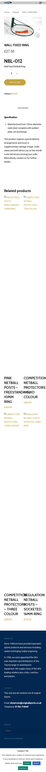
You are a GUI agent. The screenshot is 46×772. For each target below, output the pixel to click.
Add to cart (14, 82)
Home (6, 12)
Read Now (23, 768)
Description (23, 108)
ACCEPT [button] (27, 763)
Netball (16, 12)
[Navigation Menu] (40, 3)
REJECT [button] (36, 763)
